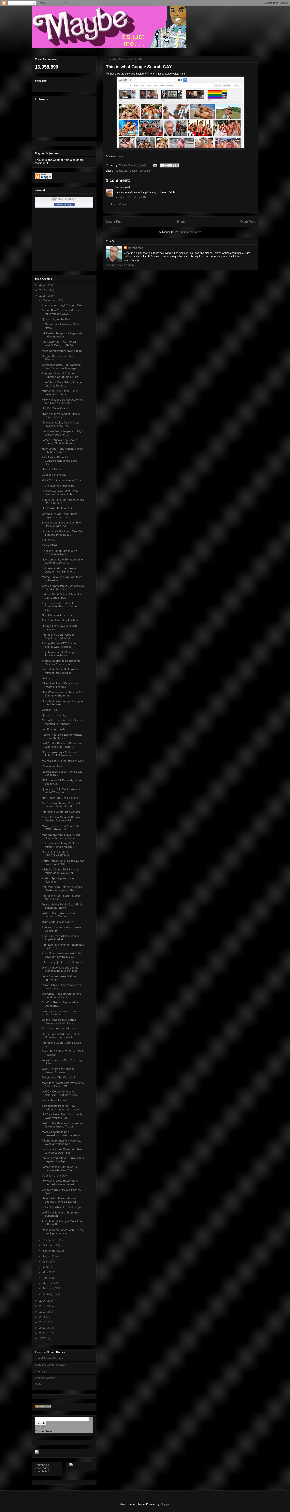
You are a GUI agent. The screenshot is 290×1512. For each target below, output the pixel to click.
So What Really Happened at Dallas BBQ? (60, 1004)
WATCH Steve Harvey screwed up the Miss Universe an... (63, 587)
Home (181, 221)
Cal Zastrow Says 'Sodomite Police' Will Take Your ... (59, 753)
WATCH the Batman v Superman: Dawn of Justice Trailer (62, 1125)
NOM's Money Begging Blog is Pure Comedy (61, 415)
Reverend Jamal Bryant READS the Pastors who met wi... (61, 1182)
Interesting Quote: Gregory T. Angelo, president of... (60, 636)
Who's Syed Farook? (55, 1100)
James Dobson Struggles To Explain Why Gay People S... (61, 1168)
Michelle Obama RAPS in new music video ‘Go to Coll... (60, 871)
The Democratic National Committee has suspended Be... (60, 606)
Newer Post (114, 221)
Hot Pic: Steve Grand (55, 408)
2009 (42, 1327)
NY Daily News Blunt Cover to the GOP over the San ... (62, 1116)
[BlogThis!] (166, 165)
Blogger (164, 1504)
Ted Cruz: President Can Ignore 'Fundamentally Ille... (61, 995)
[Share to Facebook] (173, 165)
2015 (42, 295)
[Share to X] (169, 165)
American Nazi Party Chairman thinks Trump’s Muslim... (61, 845)
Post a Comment (120, 204)
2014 (42, 1300)
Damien (119, 187)
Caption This (50, 709)
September (50, 1250)
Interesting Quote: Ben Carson (61, 811)
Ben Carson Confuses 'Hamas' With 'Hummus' (61, 1012)
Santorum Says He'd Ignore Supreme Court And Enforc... (61, 375)
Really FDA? (49, 545)
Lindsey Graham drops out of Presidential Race (60, 552)
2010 (42, 1322)
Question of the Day (54, 715)
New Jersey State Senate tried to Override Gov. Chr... (62, 561)
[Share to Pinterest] (177, 165)
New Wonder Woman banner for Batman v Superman (62, 694)
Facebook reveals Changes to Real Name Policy (60, 653)
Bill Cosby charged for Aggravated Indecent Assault (63, 335)
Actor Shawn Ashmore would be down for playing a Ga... (61, 955)
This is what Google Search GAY (62, 305)
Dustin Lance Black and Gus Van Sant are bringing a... (62, 533)
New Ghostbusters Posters (58, 615)
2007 (42, 1338)
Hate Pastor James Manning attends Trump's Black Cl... (60, 1200)
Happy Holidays (51, 469)
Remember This (52, 766)
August (47, 1256)
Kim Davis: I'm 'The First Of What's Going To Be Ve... (59, 343)
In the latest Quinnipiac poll (59, 485)
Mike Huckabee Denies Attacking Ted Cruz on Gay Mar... (62, 401)
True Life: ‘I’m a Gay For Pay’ (60, 620)
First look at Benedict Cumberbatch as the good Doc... (59, 461)
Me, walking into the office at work (63, 760)
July (45, 1261)
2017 (42, 284)
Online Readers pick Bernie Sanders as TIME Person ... (60, 1021)
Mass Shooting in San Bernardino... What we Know (61, 1133)
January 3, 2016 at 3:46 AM (130, 197)
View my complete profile (120, 265)
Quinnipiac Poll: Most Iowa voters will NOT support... (62, 790)
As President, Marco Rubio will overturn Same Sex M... (61, 804)
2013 (42, 1306)
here (120, 156)
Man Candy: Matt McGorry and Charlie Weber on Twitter (61, 836)
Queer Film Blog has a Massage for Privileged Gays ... (62, 312)
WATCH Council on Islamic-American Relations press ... (61, 1093)
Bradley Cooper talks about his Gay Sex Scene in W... (61, 662)
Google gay (121, 170)
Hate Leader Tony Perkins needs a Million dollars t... (62, 450)
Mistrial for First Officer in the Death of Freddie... (60, 685)
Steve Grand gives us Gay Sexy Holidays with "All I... (61, 524)
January (48, 1294)
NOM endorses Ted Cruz (57, 921)
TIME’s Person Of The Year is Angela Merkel (60, 937)
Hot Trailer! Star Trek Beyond (60, 797)
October (48, 1245)
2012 (42, 1311)
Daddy (46, 678)
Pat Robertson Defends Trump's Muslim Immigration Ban (62, 888)
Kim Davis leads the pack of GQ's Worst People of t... (62, 433)
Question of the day (54, 474)
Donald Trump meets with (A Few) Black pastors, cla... (63, 1231)
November (49, 1240)
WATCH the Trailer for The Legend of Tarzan (58, 915)
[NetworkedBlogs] (64, 198)
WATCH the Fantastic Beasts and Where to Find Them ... (62, 745)
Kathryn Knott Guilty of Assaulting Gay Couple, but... (62, 596)
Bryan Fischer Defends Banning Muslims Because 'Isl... (61, 819)
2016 (42, 290)
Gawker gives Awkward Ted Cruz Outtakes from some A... (62, 1035)
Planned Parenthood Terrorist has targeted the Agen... (63, 1159)
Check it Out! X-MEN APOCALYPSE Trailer (56, 853)
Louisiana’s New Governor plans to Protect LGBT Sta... (62, 1151)
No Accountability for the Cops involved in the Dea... (60, 424)
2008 (42, 1333)
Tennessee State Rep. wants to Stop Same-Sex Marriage (61, 366)
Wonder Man (135, 247)
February (49, 1288)
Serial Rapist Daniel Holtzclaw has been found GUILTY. (63, 862)
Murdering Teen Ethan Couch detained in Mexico (60, 392)
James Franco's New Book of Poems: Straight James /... (60, 441)
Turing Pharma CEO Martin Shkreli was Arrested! (59, 645)
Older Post (247, 221)
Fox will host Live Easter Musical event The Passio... (62, 736)
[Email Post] (155, 165)
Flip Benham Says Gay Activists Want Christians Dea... (61, 1142)
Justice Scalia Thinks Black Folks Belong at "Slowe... (62, 906)
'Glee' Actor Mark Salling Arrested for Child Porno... (62, 384)
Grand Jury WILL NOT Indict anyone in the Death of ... (59, 515)
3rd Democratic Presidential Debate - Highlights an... (59, 570)
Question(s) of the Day (56, 319)
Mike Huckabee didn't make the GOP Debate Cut (61, 827)
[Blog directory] (43, 1406)
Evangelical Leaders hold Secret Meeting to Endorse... (62, 722)
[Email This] (162, 165)
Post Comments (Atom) (188, 232)
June (46, 1266)
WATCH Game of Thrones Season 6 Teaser (58, 1070)
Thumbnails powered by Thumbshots (43, 1468)
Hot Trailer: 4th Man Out (57, 508)
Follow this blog (64, 204)
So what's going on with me (59, 1028)
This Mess (48, 539)
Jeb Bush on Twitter (54, 729)
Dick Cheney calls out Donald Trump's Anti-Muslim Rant (60, 969)
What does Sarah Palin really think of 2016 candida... (60, 671)
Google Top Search (140, 170)
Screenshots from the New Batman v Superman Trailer (60, 1107)
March (47, 1283)
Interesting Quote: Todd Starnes (62, 962)
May (46, 1272)
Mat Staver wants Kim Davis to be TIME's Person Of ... (63, 1084)
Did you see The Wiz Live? (58, 1077)
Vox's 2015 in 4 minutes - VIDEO (62, 480)
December (49, 300)
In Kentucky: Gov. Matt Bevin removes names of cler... (60, 492)
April (46, 1277)
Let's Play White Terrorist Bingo (61, 1207)
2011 (42, 1316)
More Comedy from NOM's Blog (62, 350)
